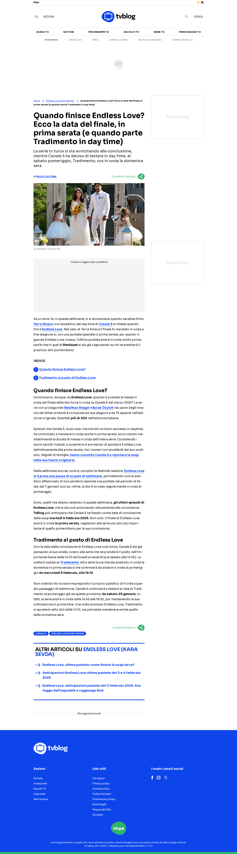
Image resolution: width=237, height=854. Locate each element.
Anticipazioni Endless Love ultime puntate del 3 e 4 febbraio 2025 (92, 675)
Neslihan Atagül (76, 408)
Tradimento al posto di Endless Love (67, 378)
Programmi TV (98, 32)
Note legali (99, 804)
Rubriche (205, 40)
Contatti (97, 814)
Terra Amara (43, 324)
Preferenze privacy (104, 799)
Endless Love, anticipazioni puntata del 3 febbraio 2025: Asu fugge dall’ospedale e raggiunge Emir (92, 688)
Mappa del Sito (101, 809)
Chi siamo (98, 778)
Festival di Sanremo (150, 40)
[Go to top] (203, 842)
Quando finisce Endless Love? (62, 369)
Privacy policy (100, 783)
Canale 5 (105, 324)
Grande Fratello (183, 40)
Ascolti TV (131, 32)
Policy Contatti (101, 794)
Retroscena (40, 799)
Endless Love (52, 329)
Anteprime (40, 783)
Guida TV (42, 32)
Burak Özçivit (102, 408)
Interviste (206, 34)
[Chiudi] (229, 10)
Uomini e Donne (118, 40)
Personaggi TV (190, 32)
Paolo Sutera (46, 176)
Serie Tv (159, 32)
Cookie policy (101, 788)
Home (36, 100)
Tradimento (69, 562)
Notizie (68, 32)
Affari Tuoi (75, 40)
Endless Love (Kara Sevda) (60, 100)
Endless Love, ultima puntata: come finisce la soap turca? (88, 665)
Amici (95, 40)
